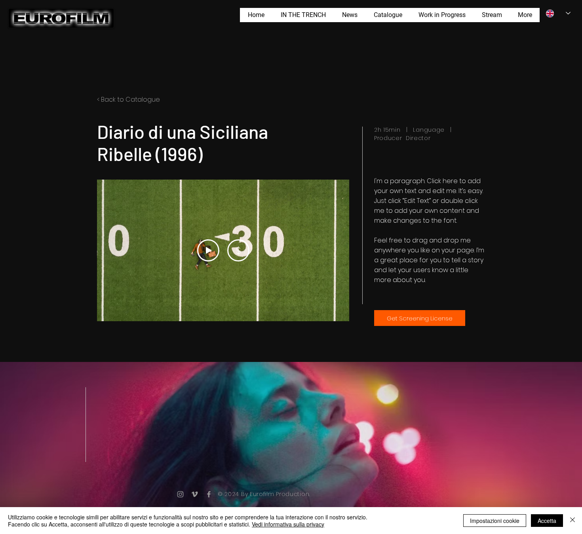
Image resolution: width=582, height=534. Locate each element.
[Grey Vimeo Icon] (194, 494)
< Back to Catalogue (128, 99)
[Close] (572, 520)
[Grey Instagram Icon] (180, 494)
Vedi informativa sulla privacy (288, 524)
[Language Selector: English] (558, 13)
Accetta (547, 521)
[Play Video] (208, 250)
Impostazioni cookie (494, 521)
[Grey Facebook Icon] (209, 494)
